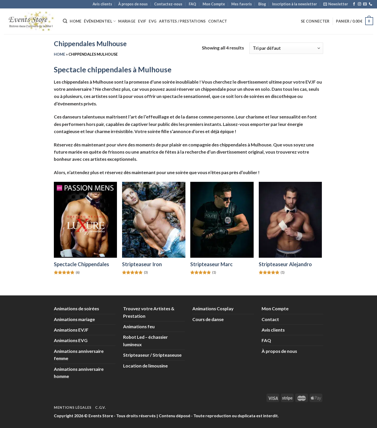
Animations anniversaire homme (79, 372)
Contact (217, 21)
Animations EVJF (71, 330)
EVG (152, 21)
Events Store (100, 415)
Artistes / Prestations (182, 21)
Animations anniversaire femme (79, 354)
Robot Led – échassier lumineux (145, 340)
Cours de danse (208, 319)
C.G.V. (100, 407)
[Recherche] (65, 21)
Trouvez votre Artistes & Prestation (148, 312)
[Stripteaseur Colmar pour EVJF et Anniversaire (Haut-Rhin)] (153, 220)
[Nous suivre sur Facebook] (354, 4)
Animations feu (139, 326)
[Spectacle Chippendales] (85, 220)
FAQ (192, 4)
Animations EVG (70, 340)
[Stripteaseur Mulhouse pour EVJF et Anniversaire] (222, 220)
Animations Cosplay (212, 308)
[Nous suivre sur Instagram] (359, 4)
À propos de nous (133, 4)
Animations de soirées (76, 308)
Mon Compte (214, 4)
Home (75, 21)
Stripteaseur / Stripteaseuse (152, 355)
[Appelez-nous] (370, 4)
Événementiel (98, 21)
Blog (262, 4)
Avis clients (102, 4)
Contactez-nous (168, 4)
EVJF (142, 21)
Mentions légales (73, 407)
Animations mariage (74, 319)
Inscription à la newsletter (294, 4)
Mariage (126, 21)
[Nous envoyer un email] (364, 4)
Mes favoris (241, 4)
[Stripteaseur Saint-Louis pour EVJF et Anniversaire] (290, 220)
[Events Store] (29, 21)
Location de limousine (145, 366)
